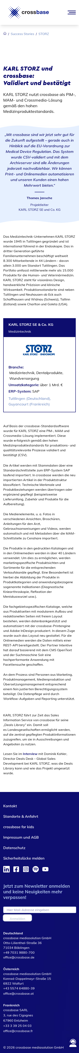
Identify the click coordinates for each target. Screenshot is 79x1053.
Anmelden (17, 919)
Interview (30, 754)
